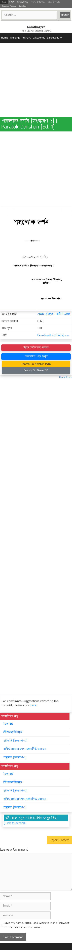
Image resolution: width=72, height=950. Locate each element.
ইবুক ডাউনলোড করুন (36, 347)
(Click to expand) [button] (15, 823)
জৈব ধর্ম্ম (8, 724)
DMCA (11, 2)
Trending (15, 38)
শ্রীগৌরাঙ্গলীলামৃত (12, 732)
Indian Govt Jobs (54, 2)
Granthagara (36, 27)
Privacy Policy (22, 2)
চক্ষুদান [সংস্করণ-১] (14, 757)
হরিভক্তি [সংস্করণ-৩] (15, 741)
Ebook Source (65, 377)
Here (33, 705)
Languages (53, 38)
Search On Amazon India (36, 364)
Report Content (59, 840)
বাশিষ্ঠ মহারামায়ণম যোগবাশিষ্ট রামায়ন (24, 749)
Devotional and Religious (53, 335)
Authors (26, 38)
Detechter (22, 6)
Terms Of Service (38, 2)
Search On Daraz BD (36, 370)
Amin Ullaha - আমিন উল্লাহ (53, 314)
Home (4, 2)
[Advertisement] (36, 80)
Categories (39, 38)
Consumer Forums (9, 6)
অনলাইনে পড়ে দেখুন (36, 356)
